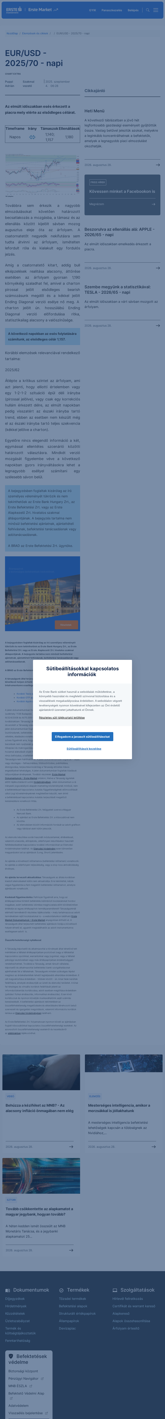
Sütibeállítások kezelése (84, 748)
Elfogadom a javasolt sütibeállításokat (82, 736)
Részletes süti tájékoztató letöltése (62, 717)
